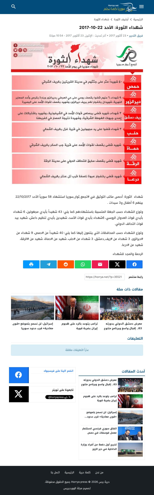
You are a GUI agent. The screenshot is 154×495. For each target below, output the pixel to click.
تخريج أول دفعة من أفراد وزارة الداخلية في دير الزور (99, 446)
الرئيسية (69, 472)
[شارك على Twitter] (117, 264)
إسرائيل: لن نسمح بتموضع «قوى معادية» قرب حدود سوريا (32, 326)
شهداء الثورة (101, 19)
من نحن (99, 472)
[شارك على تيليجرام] (48, 264)
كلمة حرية (84, 472)
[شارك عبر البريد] (100, 264)
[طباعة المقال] (31, 264)
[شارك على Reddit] (66, 264)
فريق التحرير (136, 35)
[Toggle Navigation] (141, 7)
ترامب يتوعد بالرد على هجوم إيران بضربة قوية (80, 326)
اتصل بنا (55, 472)
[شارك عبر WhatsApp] (83, 264)
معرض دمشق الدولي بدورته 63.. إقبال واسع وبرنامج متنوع (123, 326)
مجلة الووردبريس (72, 488)
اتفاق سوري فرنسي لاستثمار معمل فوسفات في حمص (99, 430)
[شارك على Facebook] (134, 264)
